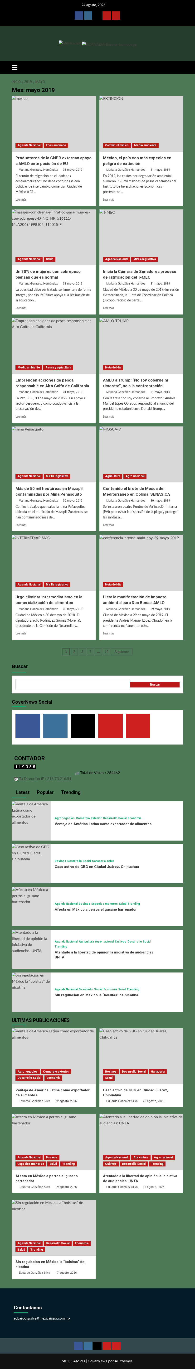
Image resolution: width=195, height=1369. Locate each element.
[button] (16, 67)
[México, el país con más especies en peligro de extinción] (141, 124)
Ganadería (99, 861)
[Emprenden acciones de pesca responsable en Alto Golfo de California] (54, 346)
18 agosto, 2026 (153, 1187)
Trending (133, 903)
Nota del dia (113, 367)
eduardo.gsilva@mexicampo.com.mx (42, 1318)
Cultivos (120, 941)
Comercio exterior (89, 818)
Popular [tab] (45, 792)
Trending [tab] (70, 792)
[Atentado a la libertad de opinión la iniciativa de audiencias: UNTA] (31, 941)
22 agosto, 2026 (66, 1101)
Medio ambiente (145, 145)
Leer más (20, 199)
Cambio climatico (117, 145)
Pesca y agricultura (58, 367)
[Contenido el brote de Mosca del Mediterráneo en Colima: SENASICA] (141, 454)
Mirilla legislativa (144, 259)
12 (106, 652)
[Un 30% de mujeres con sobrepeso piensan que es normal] (54, 237)
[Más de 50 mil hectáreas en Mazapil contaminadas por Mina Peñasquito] (54, 454)
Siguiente (122, 652)
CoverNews (97, 1361)
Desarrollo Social (115, 818)
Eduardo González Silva (34, 1101)
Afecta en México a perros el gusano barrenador (96, 909)
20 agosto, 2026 (153, 1101)
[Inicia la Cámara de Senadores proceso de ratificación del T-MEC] (141, 237)
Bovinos (60, 861)
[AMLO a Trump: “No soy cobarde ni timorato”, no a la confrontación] (141, 346)
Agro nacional (135, 476)
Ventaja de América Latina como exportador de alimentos (103, 824)
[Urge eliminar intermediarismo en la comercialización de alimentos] (54, 563)
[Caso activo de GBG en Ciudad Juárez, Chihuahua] (31, 853)
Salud (49, 259)
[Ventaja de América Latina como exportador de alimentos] (31, 813)
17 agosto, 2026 (66, 1272)
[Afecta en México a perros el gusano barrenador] (31, 896)
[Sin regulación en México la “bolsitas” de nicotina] (31, 981)
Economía (134, 818)
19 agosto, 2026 (66, 1187)
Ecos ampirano (56, 145)
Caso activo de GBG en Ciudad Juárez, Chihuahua (97, 867)
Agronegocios (65, 818)
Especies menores (104, 903)
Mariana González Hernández (38, 169)
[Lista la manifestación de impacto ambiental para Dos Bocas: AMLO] (141, 563)
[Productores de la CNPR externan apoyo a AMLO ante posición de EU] (54, 124)
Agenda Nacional (29, 145)
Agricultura (112, 476)
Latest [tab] (22, 792)
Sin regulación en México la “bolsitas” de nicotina (96, 995)
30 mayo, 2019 (73, 500)
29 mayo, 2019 (160, 609)
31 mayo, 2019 (73, 169)
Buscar (20, 666)
